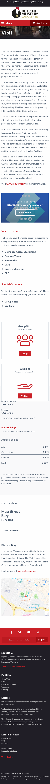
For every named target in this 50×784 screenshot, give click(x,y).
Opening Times (13, 256)
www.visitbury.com (26, 571)
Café (7, 264)
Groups (25, 353)
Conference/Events (8, 684)
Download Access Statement (20, 251)
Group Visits (11, 301)
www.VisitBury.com (15, 183)
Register (42, 640)
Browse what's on (14, 269)
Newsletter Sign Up (30, 778)
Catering (4, 690)
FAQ (7, 273)
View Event (25, 212)
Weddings (10, 306)
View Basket (41, 23)
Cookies (46, 776)
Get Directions (12, 530)
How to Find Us (13, 260)
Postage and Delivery (5, 778)
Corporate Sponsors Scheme (14, 666)
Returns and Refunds (17, 778)
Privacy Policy (38, 778)
